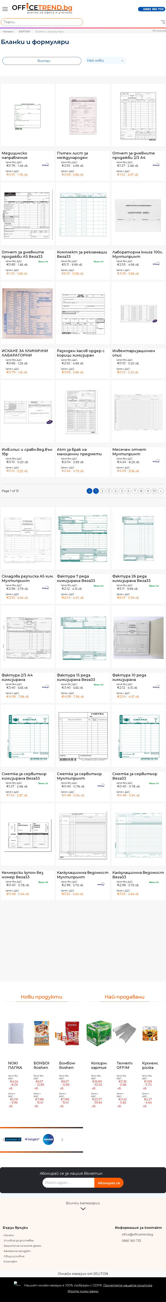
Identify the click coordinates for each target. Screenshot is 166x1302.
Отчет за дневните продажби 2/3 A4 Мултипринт (133, 155)
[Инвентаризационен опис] (138, 313)
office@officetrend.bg (137, 1234)
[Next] (62, 1139)
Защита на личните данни (22, 1245)
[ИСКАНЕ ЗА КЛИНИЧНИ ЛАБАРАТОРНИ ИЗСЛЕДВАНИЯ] (27, 313)
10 (154, 491)
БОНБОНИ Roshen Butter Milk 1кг (44, 1065)
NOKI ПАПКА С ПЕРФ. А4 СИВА (16, 1065)
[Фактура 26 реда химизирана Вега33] (138, 539)
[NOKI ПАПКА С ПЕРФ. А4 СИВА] (16, 1033)
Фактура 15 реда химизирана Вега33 (76, 677)
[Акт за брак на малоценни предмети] (83, 412)
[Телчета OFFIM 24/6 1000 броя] (124, 1033)
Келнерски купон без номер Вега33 (22, 874)
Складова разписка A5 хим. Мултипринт (28, 578)
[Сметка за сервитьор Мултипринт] (83, 736)
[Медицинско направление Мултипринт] (27, 116)
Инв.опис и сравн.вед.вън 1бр (27, 451)
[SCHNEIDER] (14, 1140)
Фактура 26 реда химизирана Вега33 (131, 578)
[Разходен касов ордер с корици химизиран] (83, 313)
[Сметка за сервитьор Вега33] (138, 736)
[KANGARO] (33, 1140)
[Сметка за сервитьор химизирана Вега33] (27, 736)
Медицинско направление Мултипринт (16, 155)
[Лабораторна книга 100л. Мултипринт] (138, 214)
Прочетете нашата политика (127, 1285)
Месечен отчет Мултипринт (129, 451)
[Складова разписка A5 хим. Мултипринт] (27, 539)
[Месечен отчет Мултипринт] (138, 412)
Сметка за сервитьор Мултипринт (79, 776)
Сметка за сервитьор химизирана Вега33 (24, 776)
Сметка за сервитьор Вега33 (134, 776)
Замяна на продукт (17, 1251)
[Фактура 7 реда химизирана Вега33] (83, 539)
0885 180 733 (153, 9)
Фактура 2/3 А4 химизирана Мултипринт (17, 677)
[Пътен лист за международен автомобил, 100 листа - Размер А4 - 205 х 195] (83, 116)
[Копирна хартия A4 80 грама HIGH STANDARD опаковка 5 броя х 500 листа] (99, 1033)
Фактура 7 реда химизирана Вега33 (76, 578)
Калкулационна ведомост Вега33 (138, 874)
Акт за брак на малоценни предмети (79, 451)
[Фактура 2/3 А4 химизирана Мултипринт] (27, 637)
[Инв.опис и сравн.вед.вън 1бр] (27, 412)
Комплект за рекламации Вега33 (82, 254)
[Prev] (4, 1139)
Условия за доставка (19, 1240)
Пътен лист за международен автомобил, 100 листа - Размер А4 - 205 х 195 (80, 155)
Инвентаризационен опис (133, 353)
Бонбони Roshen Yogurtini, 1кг (68, 1065)
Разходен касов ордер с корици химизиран (81, 353)
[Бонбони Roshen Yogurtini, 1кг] (67, 1033)
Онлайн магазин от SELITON (83, 1274)
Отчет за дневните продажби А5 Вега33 (23, 254)
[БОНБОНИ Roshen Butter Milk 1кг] (41, 1033)
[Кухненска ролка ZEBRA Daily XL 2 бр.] (150, 1033)
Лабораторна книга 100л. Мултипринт (137, 254)
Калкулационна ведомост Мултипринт (83, 874)
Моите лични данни (83, 1291)
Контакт (10, 1261)
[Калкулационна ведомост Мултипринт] (83, 835)
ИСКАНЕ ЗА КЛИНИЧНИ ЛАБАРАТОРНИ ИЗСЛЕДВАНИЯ (25, 353)
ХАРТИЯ (24, 31)
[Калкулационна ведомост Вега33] (138, 835)
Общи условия (14, 1256)
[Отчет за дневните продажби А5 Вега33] (27, 214)
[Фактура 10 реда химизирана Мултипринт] (138, 637)
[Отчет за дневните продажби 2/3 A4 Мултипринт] (138, 116)
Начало (8, 31)
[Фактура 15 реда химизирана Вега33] (83, 637)
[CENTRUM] (52, 1140)
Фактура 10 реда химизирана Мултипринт (129, 677)
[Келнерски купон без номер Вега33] (27, 835)
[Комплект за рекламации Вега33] (83, 214)
